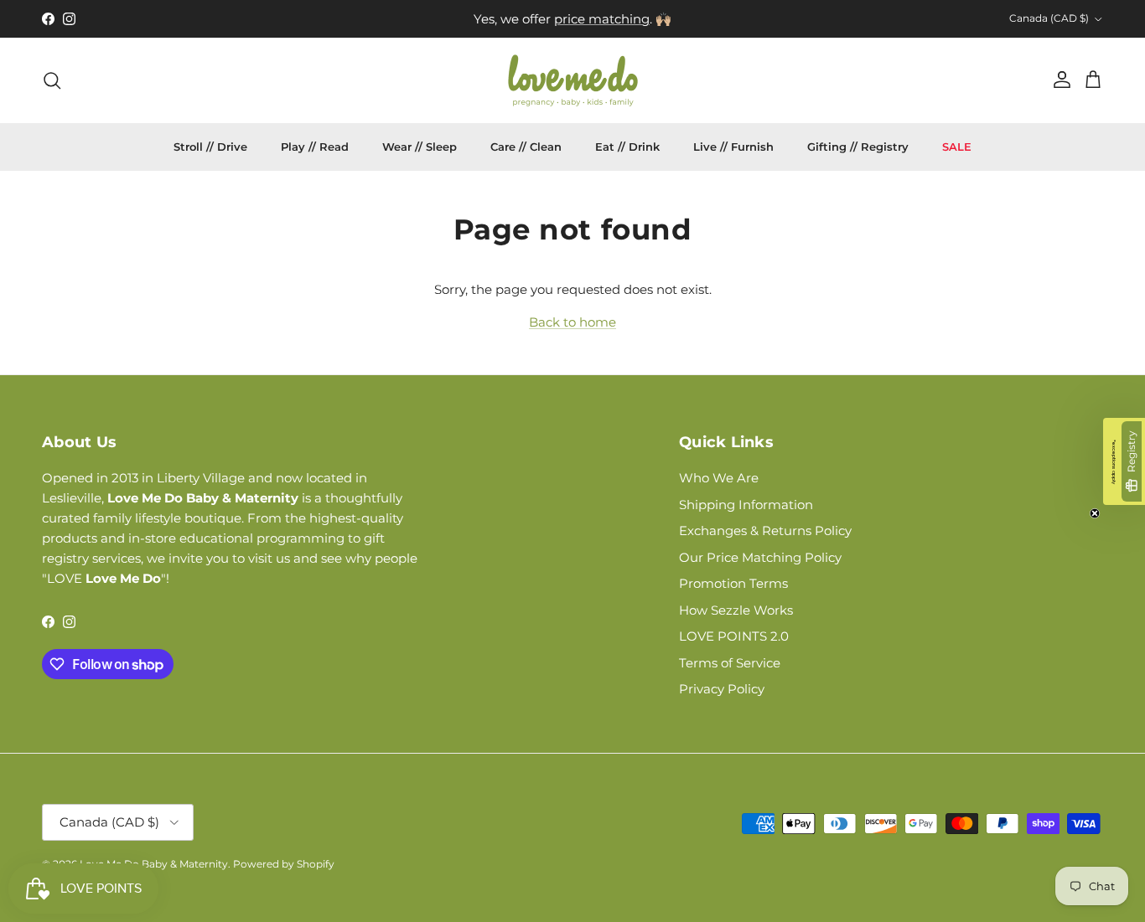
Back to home (572, 322)
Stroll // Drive (210, 146)
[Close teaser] (1095, 513)
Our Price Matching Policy (760, 557)
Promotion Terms (733, 583)
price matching (602, 19)
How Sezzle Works (736, 610)
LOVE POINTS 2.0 (734, 636)
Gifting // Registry (858, 146)
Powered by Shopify (283, 864)
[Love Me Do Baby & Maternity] (573, 80)
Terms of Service (729, 663)
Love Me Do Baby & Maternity (154, 864)
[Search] (52, 80)
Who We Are (719, 478)
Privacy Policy (721, 689)
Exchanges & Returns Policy (765, 530)
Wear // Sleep (419, 146)
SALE (956, 146)
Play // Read (315, 146)
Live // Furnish (733, 146)
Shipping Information (746, 505)
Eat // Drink (627, 146)
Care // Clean (526, 146)
